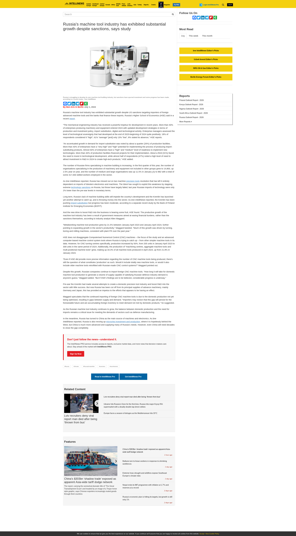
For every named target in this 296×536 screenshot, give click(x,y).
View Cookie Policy (212, 534)
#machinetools (114, 366)
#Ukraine (76, 366)
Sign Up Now (75, 353)
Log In (230, 4)
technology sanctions (81, 187)
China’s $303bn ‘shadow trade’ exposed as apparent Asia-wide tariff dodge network (90, 480)
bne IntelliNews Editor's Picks (206, 51)
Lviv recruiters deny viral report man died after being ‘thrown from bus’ (80, 419)
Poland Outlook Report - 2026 (191, 100)
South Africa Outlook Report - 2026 (193, 113)
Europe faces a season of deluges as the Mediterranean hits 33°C (130, 413)
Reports (146, 5)
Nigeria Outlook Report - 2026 (191, 109)
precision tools (133, 181)
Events (153, 5)
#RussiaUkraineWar (89, 366)
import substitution (79, 203)
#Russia (67, 366)
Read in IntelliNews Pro (105, 377)
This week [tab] (193, 36)
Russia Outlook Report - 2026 (191, 117)
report (72, 119)
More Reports (185, 122)
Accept (201, 534)
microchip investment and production (123, 322)
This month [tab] (207, 36)
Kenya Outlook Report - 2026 (191, 104)
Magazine (166, 5)
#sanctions (102, 366)
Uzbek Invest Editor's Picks (206, 59)
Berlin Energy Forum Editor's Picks (205, 77)
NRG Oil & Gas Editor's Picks (206, 68)
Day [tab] (183, 36)
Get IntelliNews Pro (133, 377)
